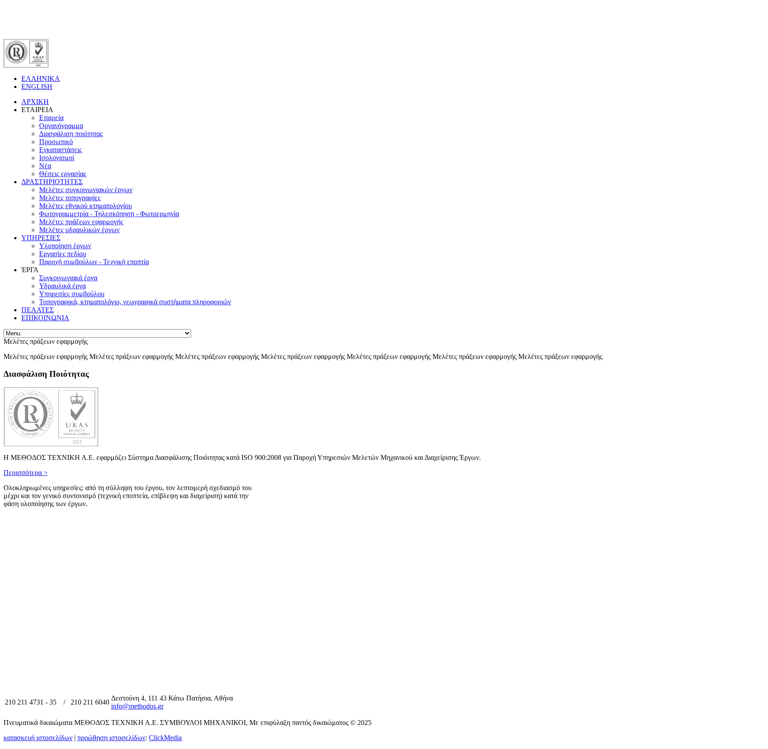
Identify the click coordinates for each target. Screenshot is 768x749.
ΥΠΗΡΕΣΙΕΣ (40, 238)
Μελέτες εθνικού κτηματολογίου (85, 205)
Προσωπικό (56, 141)
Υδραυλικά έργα (62, 286)
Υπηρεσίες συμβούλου (71, 294)
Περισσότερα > (26, 472)
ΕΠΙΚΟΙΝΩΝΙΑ (45, 318)
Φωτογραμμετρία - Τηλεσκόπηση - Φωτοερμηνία (109, 213)
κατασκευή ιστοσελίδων (38, 737)
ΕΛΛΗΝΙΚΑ (40, 78)
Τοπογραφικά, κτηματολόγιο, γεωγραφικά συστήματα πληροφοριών (135, 302)
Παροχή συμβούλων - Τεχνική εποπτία (94, 262)
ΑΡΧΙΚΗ (35, 101)
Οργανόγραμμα (61, 125)
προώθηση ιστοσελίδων (111, 737)
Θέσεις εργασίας (62, 173)
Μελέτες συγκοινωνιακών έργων (85, 189)
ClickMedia (165, 737)
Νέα (45, 165)
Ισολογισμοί (56, 157)
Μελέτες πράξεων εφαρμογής (81, 222)
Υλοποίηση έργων (65, 246)
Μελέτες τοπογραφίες (69, 197)
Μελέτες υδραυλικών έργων (79, 230)
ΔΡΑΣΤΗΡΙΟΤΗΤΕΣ (52, 181)
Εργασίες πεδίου (62, 254)
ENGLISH (36, 86)
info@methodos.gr (137, 706)
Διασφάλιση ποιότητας (71, 133)
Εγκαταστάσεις (60, 149)
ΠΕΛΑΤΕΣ (37, 310)
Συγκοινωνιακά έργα (68, 278)
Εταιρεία (51, 117)
